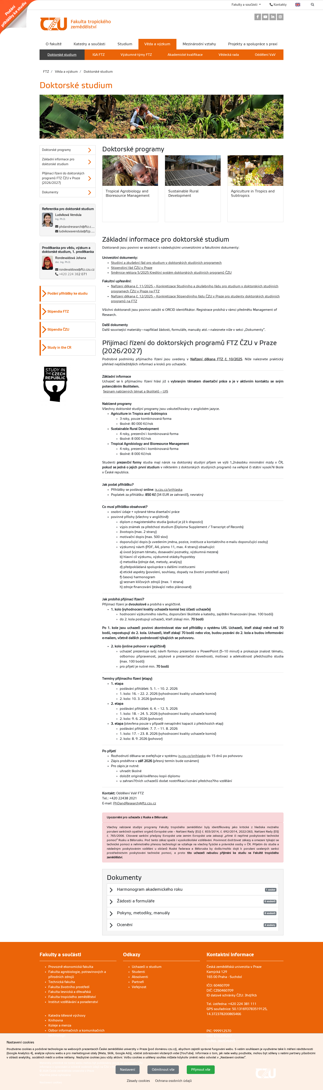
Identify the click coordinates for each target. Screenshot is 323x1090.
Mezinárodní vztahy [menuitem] (199, 44)
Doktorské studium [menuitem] (61, 54)
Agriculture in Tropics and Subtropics (253, 193)
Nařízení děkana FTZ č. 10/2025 (216, 359)
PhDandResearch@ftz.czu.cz (134, 803)
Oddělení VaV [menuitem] (265, 54)
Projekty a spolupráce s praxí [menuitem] (252, 44)
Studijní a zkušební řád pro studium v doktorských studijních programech (166, 262)
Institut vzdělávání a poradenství (73, 1002)
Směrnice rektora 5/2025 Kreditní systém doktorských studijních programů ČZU (171, 272)
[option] (68, 294)
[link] (21, 17)
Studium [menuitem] (125, 44)
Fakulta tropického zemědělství (72, 997)
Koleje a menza (59, 1025)
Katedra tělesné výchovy (66, 1015)
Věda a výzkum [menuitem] (157, 44)
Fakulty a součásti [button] (245, 4)
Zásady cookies (138, 1081)
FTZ (46, 71)
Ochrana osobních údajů (173, 1081)
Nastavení (127, 1069)
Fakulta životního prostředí (68, 987)
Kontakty (280, 4)
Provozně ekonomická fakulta (70, 967)
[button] (68, 293)
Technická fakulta (61, 982)
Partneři (138, 982)
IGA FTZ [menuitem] (99, 54)
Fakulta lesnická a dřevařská (69, 992)
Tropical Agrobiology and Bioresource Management (128, 193)
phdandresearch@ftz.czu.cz (78, 226)
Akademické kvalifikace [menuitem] (185, 54)
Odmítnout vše (163, 1069)
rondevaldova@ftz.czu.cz (76, 269)
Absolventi (140, 977)
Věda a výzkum (66, 71)
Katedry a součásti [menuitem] (89, 44)
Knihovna (55, 1020)
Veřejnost (139, 987)
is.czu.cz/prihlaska (168, 489)
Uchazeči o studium (147, 967)
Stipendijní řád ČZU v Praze (131, 268)
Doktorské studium (98, 71)
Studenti (138, 972)
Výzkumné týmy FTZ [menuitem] (136, 54)
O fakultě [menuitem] (54, 44)
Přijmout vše (200, 1069)
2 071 (73, 274)
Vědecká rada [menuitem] (229, 54)
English (297, 4)
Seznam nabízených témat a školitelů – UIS (135, 391)
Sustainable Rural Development (183, 193)
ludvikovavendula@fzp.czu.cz (79, 231)
